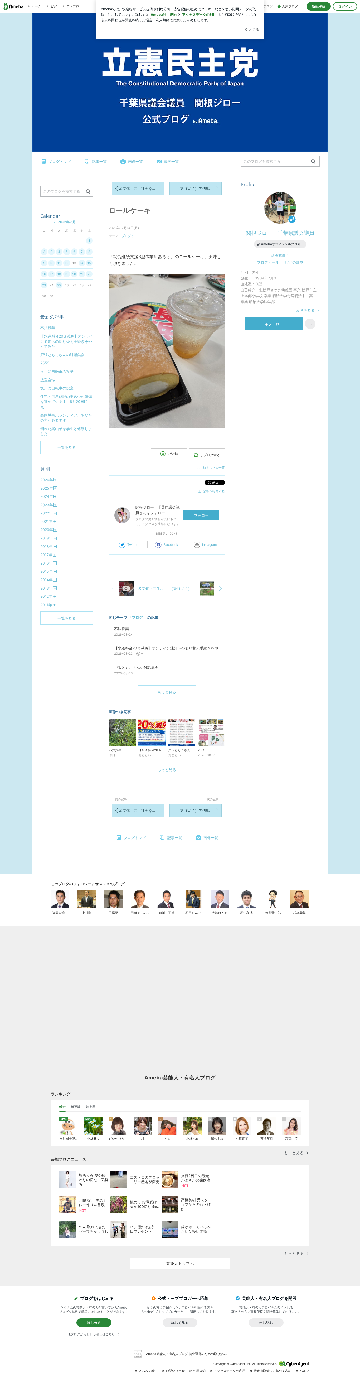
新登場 (75, 1107)
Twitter (132, 545)
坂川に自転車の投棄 (57, 388)
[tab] (62, 1107)
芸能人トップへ (180, 1263)
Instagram (209, 545)
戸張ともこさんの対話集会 (62, 355)
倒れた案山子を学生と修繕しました (66, 431)
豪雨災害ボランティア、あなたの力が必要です (66, 418)
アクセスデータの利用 (229, 1371)
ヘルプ (304, 1371)
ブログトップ (59, 161)
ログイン (345, 6)
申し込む (266, 1322)
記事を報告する (214, 491)
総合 (62, 1107)
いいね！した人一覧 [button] (210, 468)
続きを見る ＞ (308, 310)
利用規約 (199, 1371)
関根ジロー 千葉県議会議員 (280, 233)
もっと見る (167, 692)
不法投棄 (47, 327)
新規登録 (318, 6)
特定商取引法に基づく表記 (272, 1371)
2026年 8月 (67, 222)
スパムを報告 (148, 1371)
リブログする (210, 455)
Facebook (170, 545)
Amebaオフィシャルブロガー (282, 244)
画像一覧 (135, 161)
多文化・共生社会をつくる (141, 188)
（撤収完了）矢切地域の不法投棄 (199, 188)
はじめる (94, 1322)
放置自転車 (49, 380)
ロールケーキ (130, 210)
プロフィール (268, 262)
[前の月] (55, 222)
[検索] (313, 161)
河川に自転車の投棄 (57, 371)
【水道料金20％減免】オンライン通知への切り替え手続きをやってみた (66, 341)
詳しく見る (179, 1322)
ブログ (126, 236)
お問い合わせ (175, 1371)
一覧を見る (66, 447)
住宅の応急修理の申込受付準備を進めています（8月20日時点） (66, 401)
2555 (45, 363)
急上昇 (90, 1107)
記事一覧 (99, 161)
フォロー (201, 515)
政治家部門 (280, 255)
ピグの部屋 (294, 262)
